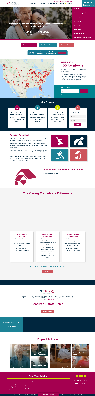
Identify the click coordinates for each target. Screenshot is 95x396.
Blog (71, 1)
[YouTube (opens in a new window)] (85, 376)
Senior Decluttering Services (29, 384)
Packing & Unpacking (80, 13)
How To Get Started (47, 45)
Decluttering (78, 21)
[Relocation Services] (59, 141)
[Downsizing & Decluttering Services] (78, 141)
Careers (67, 1)
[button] (91, 324)
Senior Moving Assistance (15, 384)
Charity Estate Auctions (46, 387)
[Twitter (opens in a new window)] (80, 376)
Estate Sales (44, 381)
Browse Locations (66, 94)
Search (84, 91)
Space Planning (79, 33)
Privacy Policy (84, 394)
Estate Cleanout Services (63, 381)
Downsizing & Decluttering (18, 143)
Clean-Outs (77, 29)
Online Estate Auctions (46, 384)
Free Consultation (48, 394)
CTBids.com (50, 299)
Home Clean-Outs (15, 156)
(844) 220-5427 (81, 383)
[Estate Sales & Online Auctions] (59, 155)
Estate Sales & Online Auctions (19, 150)
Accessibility (76, 394)
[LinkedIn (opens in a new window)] (82, 376)
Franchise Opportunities (59, 1)
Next (77, 124)
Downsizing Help (29, 381)
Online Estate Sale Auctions (82, 37)
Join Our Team (66, 45)
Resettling (77, 17)
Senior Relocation (79, 9)
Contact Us (47, 271)
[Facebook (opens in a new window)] (77, 376)
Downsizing (77, 25)
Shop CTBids (48, 312)
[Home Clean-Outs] (78, 155)
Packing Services (13, 387)
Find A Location (28, 45)
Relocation (13, 139)
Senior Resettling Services (15, 390)
